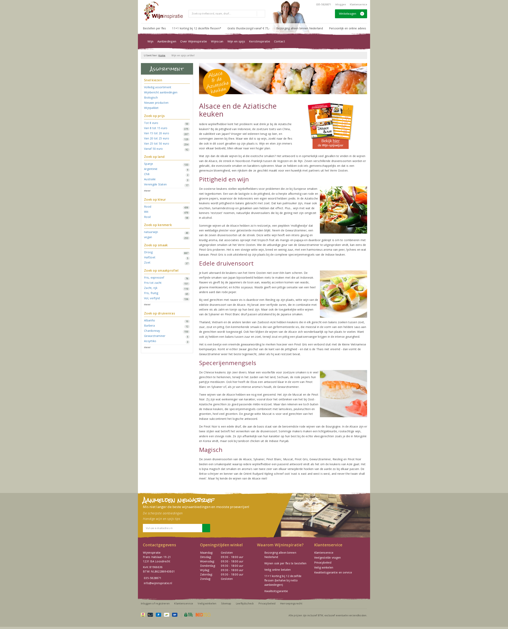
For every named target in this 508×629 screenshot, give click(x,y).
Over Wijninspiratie (193, 41)
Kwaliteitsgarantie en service (333, 572)
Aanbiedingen (166, 41)
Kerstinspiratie (259, 41)
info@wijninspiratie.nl (158, 583)
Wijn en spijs (236, 41)
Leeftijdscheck (245, 603)
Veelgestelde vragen (327, 557)
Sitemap (226, 603)
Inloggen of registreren (155, 603)
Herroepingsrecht (291, 603)
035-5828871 (323, 4)
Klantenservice (358, 4)
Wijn (150, 41)
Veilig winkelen (323, 567)
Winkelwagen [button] (351, 13)
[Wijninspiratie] (163, 11)
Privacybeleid (322, 562)
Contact (279, 41)
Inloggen (340, 4)
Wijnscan (217, 41)
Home (161, 55)
